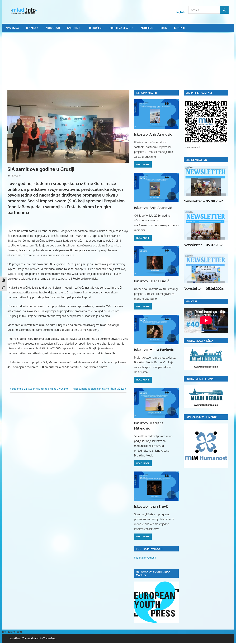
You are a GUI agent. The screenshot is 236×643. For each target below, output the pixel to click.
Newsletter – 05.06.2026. (204, 288)
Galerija (72, 27)
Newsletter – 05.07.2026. (204, 244)
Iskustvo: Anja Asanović (153, 134)
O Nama (31, 27)
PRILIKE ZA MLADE (120, 27)
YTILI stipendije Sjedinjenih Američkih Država (98, 388)
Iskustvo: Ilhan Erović (151, 506)
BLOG (164, 27)
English (180, 12)
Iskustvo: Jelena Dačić (151, 281)
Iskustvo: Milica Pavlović (154, 349)
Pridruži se (95, 27)
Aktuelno (147, 27)
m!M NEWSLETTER (196, 159)
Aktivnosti (53, 27)
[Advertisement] (120, 64)
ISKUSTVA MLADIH (146, 92)
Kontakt (179, 27)
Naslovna (12, 27)
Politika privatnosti (145, 557)
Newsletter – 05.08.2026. (204, 201)
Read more (142, 164)
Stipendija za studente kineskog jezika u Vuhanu (40, 388)
